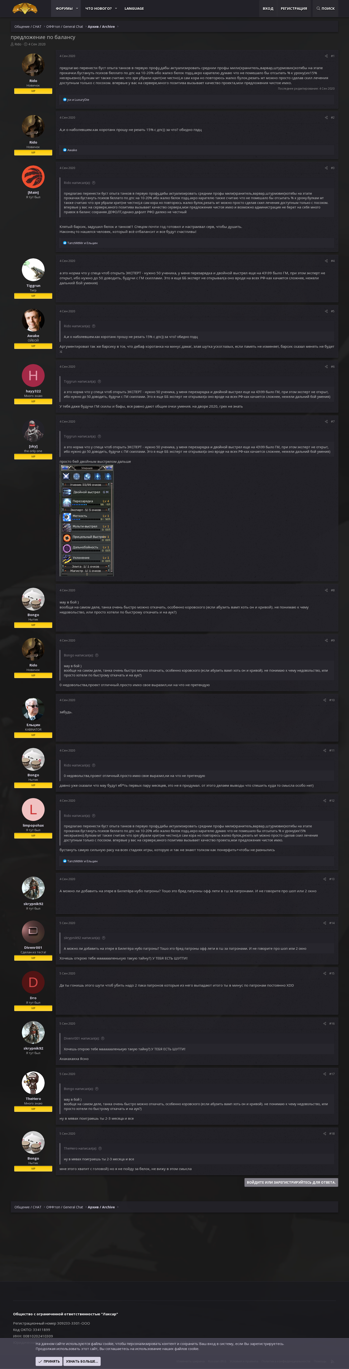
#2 (333, 117)
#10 (332, 700)
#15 (332, 973)
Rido (17, 44)
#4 (333, 261)
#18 (332, 1133)
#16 (332, 1023)
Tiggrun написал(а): (80, 381)
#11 (332, 750)
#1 (333, 56)
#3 (333, 168)
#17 (332, 1074)
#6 (333, 366)
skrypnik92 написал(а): (82, 937)
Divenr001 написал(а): (81, 1038)
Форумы (64, 8)
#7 (333, 421)
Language (134, 8)
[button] (77, 8)
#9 (333, 640)
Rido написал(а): (77, 182)
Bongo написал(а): (79, 655)
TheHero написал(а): (80, 1148)
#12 (332, 800)
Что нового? (98, 8)
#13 (332, 879)
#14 (332, 923)
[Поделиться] (326, 56)
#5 (333, 311)
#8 (333, 590)
